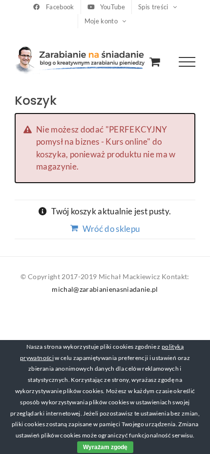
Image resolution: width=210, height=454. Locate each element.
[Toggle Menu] (187, 62)
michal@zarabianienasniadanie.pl (105, 289)
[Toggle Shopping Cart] (154, 61)
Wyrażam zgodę (105, 447)
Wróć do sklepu (111, 229)
